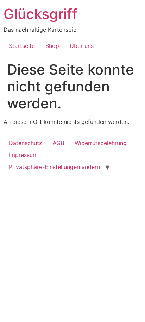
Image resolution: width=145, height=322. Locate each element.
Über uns (82, 45)
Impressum (23, 154)
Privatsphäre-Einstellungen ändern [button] (54, 166)
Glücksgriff (40, 14)
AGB (58, 142)
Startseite (22, 45)
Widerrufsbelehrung (101, 142)
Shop (52, 45)
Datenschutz (25, 142)
